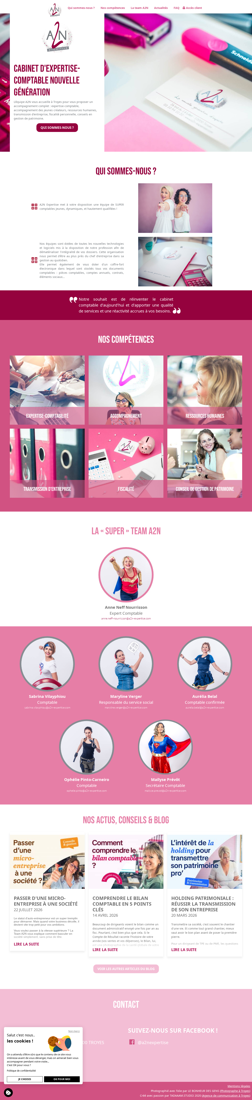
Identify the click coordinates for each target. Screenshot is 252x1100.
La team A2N (139, 8)
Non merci (74, 1031)
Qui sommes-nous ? (81, 8)
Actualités (161, 8)
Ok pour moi (62, 1079)
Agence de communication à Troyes (226, 1095)
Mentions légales (239, 1086)
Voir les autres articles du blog (126, 969)
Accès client (194, 8)
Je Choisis (24, 1079)
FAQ (176, 8)
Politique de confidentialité (21, 1070)
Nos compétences (113, 8)
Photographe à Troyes (235, 1091)
